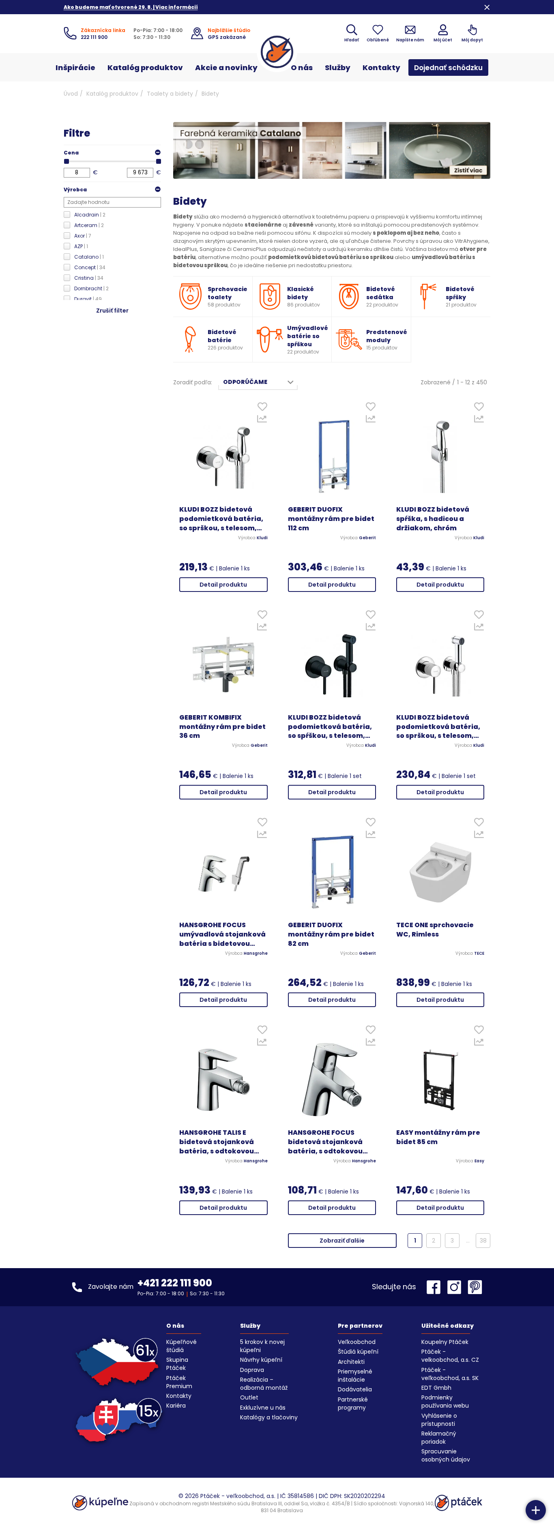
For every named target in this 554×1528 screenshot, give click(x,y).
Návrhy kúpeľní (261, 1360)
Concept (89, 267)
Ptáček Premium (179, 1382)
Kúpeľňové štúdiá (181, 1346)
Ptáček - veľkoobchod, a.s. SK (450, 1374)
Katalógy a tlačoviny (269, 1417)
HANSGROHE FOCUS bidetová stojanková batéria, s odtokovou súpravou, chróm (325, 1142)
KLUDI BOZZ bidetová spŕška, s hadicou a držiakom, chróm (432, 519)
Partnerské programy (353, 1403)
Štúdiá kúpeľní (358, 1352)
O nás (302, 67)
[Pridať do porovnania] (262, 420)
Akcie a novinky (226, 67)
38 (483, 1241)
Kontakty (381, 67)
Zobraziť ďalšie (342, 1241)
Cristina (88, 277)
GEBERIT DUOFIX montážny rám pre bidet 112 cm (331, 519)
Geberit (367, 538)
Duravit (88, 299)
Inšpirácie (75, 67)
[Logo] (277, 52)
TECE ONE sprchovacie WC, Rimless (435, 930)
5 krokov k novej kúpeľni (262, 1346)
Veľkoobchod (357, 1342)
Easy (479, 1161)
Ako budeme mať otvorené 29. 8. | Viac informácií (131, 7)
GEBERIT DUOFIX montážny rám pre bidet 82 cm (331, 934)
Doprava (252, 1370)
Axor (82, 235)
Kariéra (176, 1406)
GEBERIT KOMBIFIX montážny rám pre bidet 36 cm (222, 727)
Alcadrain (89, 214)
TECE (479, 953)
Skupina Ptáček (177, 1364)
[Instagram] (456, 1287)
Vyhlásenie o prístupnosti (439, 1420)
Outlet (249, 1397)
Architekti (351, 1362)
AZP (81, 246)
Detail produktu (223, 585)
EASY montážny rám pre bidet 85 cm (438, 1137)
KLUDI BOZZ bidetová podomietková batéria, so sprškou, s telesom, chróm (221, 519)
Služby (337, 67)
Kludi (262, 538)
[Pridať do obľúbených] (262, 408)
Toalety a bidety (170, 94)
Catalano (89, 256)
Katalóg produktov (145, 67)
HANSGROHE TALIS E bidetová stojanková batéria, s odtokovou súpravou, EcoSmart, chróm (216, 1142)
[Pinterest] (475, 1287)
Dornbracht (91, 288)
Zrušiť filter (112, 310)
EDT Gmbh (436, 1388)
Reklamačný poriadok (438, 1437)
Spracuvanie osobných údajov (445, 1455)
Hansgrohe (256, 953)
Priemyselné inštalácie (355, 1375)
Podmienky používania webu (445, 1401)
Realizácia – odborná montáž (264, 1384)
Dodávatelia (355, 1389)
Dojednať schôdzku (448, 68)
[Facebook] (435, 1287)
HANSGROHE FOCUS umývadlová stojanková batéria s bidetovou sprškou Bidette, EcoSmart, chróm (222, 935)
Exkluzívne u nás (263, 1408)
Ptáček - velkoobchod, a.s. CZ (450, 1356)
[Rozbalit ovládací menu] (536, 1510)
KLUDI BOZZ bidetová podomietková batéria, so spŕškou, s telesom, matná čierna (330, 727)
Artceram (89, 225)
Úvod (71, 94)
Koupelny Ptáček (444, 1342)
